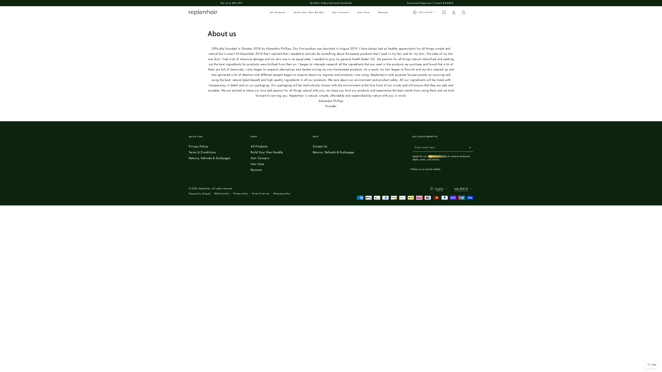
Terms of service (260, 193)
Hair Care (257, 164)
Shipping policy (281, 193)
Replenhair (204, 188)
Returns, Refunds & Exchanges (209, 158)
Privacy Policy (198, 146)
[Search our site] (444, 12)
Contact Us (320, 146)
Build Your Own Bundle (267, 152)
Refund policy (221, 193)
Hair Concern (260, 158)
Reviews (256, 170)
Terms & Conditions (202, 152)
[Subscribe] (471, 147)
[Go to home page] (203, 12)
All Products (259, 146)
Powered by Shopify (199, 193)
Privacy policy (240, 193)
